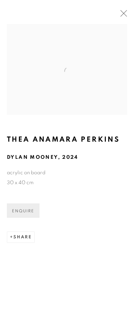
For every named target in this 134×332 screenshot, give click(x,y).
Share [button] (22, 237)
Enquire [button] (23, 211)
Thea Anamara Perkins (63, 139)
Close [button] (122, 15)
